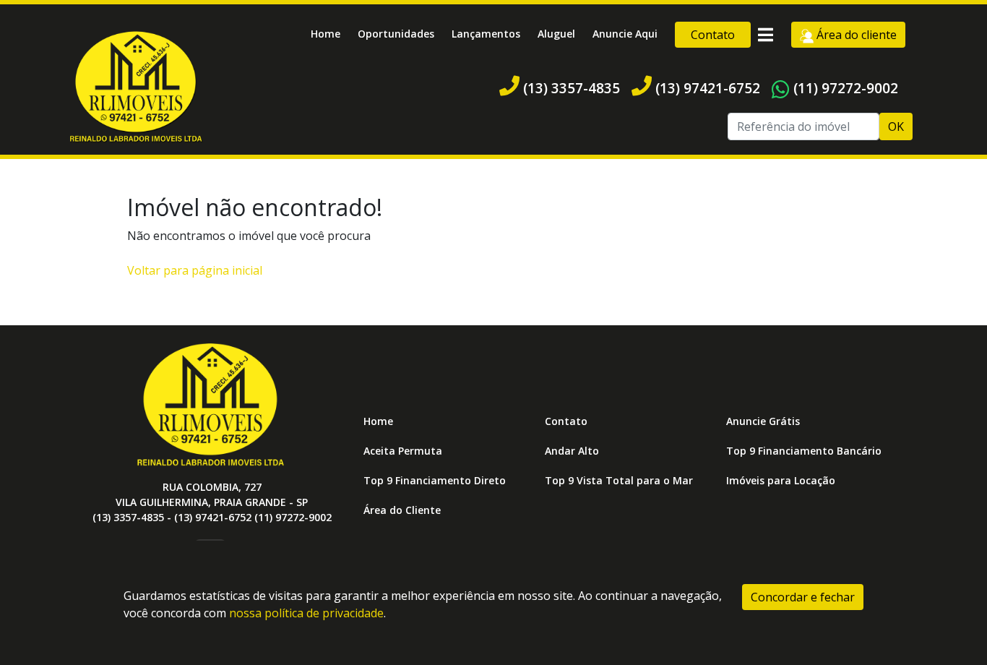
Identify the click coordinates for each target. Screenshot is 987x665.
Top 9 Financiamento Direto (434, 480)
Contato (713, 35)
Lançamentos (486, 33)
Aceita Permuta (402, 451)
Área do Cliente (402, 510)
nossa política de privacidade (306, 613)
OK (896, 126)
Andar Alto (572, 451)
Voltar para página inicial (194, 270)
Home (325, 33)
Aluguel (556, 33)
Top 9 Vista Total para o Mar (619, 480)
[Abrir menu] (765, 35)
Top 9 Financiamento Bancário (804, 451)
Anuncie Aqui (625, 33)
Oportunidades (396, 33)
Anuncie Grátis (763, 421)
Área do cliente (855, 35)
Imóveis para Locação (780, 480)
